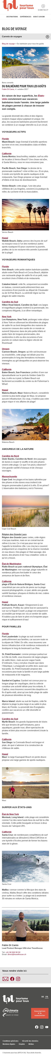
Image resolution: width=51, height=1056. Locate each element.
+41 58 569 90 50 (13, 952)
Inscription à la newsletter (39, 1013)
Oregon (5, 349)
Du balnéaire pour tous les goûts (30, 44)
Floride (5, 139)
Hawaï (5, 238)
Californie (7, 153)
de (42, 997)
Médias (31, 1044)
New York (6, 317)
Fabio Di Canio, (8, 89)
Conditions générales (10, 1041)
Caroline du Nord (10, 456)
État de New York (10, 814)
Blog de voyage (14, 28)
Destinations (12, 17)
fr (47, 997)
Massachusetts (9, 476)
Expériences (25, 17)
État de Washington (11, 564)
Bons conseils (7, 83)
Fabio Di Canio (10, 945)
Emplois (22, 1044)
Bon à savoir (39, 17)
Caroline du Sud (10, 302)
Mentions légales (9, 1044)
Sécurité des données (30, 1041)
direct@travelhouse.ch (17, 954)
